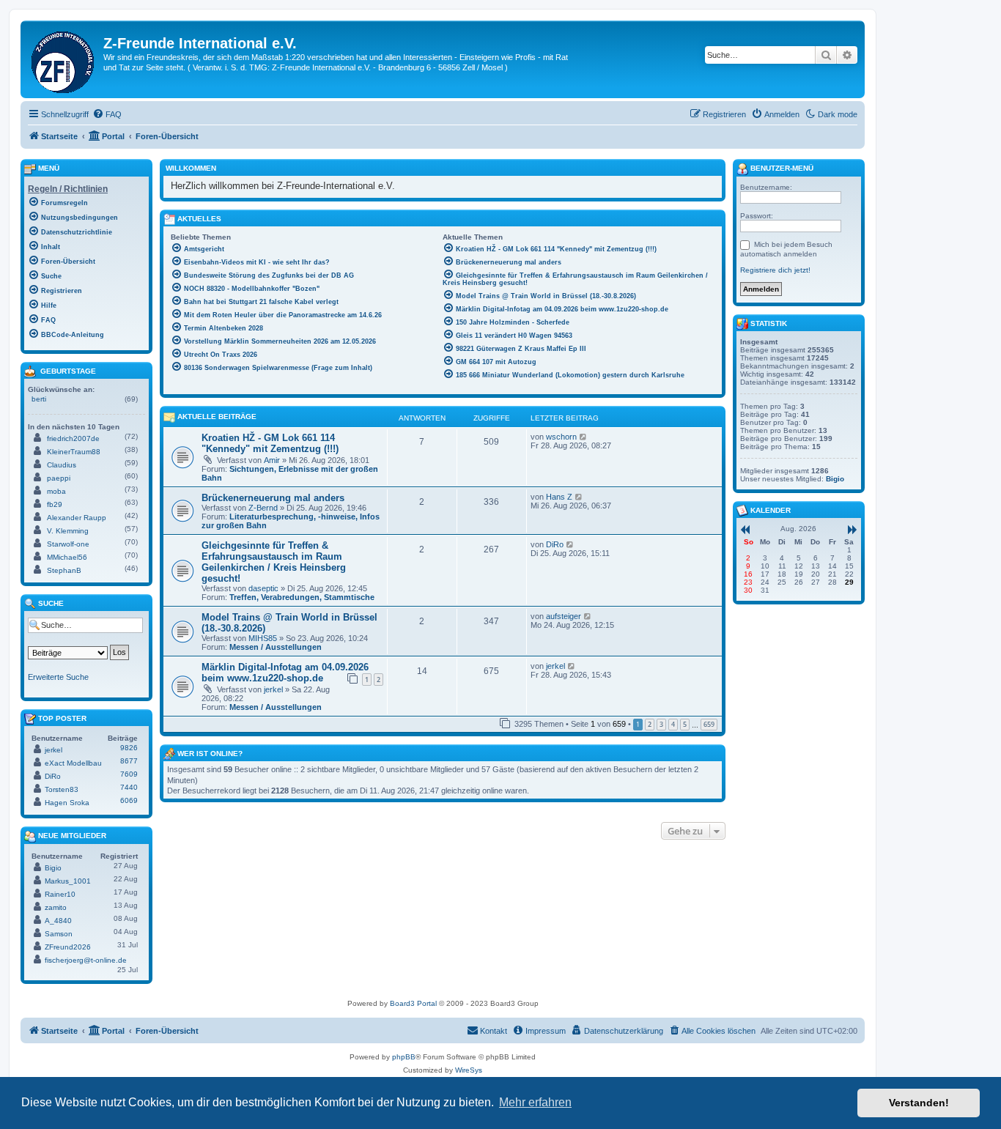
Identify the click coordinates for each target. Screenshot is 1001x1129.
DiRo (555, 544)
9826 (129, 748)
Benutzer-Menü (780, 168)
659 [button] (708, 724)
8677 (129, 761)
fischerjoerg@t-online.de (86, 960)
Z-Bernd (263, 507)
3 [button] (661, 724)
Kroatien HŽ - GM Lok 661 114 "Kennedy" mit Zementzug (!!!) (270, 443)
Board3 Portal (413, 1003)
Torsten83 (61, 789)
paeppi (58, 478)
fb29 (54, 504)
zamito (56, 907)
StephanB (64, 570)
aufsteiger (563, 616)
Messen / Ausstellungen (275, 647)
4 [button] (673, 724)
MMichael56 (67, 557)
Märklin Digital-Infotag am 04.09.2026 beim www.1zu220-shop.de (285, 673)
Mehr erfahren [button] (535, 1102)
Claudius (61, 465)
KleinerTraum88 (73, 452)
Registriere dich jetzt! (775, 270)
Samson (59, 934)
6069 (129, 800)
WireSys (468, 1070)
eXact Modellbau (73, 763)
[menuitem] (107, 114)
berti (39, 399)
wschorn (561, 436)
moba (56, 491)
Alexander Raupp (76, 518)
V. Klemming (68, 531)
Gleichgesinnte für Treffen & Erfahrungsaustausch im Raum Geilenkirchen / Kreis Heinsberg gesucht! (274, 562)
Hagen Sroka (67, 803)
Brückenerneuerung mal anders (273, 497)
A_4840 (58, 921)
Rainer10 (60, 894)
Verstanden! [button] (919, 1102)
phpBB (403, 1057)
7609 (129, 774)
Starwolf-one (68, 544)
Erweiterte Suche (58, 677)
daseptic (263, 588)
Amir (272, 460)
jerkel (273, 689)
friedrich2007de (73, 438)
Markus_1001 (68, 881)
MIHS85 (262, 638)
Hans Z (559, 496)
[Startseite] (63, 59)
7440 (129, 787)
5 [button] (685, 724)
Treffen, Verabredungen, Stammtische (301, 597)
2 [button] (649, 724)
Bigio (53, 868)
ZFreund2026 (68, 947)
